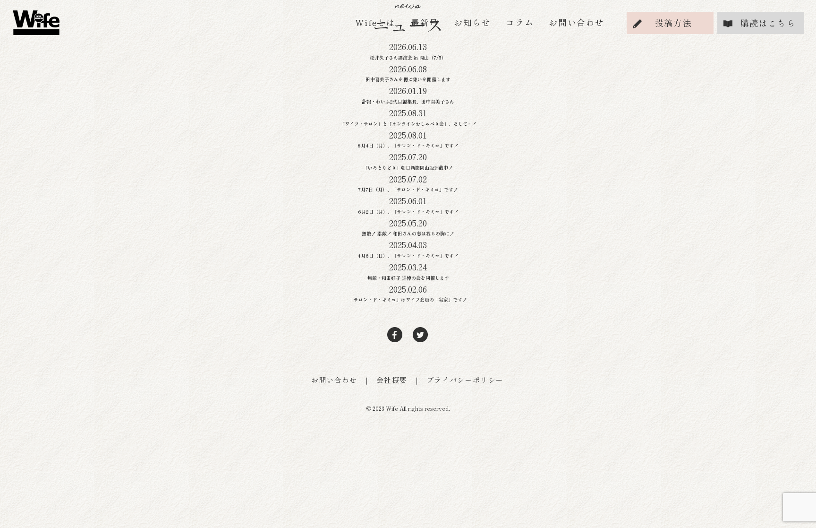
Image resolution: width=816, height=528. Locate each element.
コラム (520, 22)
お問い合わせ (576, 22)
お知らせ (472, 22)
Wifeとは (375, 22)
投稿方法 (673, 23)
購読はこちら (768, 23)
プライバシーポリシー (465, 380)
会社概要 (391, 380)
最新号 (425, 22)
